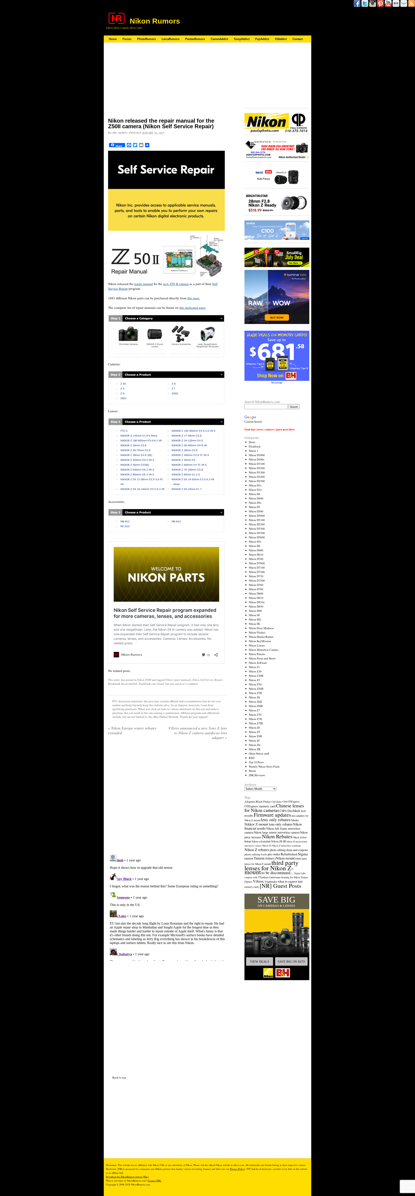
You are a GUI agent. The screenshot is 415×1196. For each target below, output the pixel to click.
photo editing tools (255, 854)
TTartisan (263, 877)
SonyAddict (241, 39)
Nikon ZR (254, 749)
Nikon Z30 (255, 671)
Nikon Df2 (255, 619)
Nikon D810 (256, 598)
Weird (252, 771)
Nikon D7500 (257, 580)
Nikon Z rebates (256, 849)
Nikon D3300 (257, 472)
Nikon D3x (255, 490)
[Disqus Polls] (167, 799)
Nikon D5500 (257, 533)
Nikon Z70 (255, 715)
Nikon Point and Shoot (262, 658)
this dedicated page (192, 307)
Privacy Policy (237, 1168)
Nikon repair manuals (178, 680)
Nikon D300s (256, 459)
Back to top (119, 1077)
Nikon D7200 (257, 572)
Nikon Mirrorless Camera (263, 650)
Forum (127, 39)
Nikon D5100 (257, 520)
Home (113, 39)
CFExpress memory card (259, 806)
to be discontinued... (278, 872)
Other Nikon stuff (259, 753)
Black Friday (263, 801)
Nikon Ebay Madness (261, 628)
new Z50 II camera (176, 284)
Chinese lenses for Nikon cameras (274, 807)
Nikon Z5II (255, 693)
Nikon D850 (256, 606)
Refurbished (289, 854)
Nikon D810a (257, 602)
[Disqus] (167, 907)
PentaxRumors (195, 39)
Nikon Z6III (256, 706)
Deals (252, 442)
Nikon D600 (256, 550)
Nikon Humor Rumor (261, 637)
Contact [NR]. (154, 1180)
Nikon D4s (255, 503)
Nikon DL (254, 624)
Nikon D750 (256, 576)
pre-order (274, 854)
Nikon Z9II (255, 736)
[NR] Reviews (257, 775)
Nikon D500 (256, 511)
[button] (276, 937)
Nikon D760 (256, 585)
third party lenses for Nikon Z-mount (271, 867)
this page (193, 298)
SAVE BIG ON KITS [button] (291, 961)
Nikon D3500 (257, 481)
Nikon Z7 (254, 710)
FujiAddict (262, 39)
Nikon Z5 (254, 680)
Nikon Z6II (255, 702)
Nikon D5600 (257, 537)
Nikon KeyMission (260, 641)
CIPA (283, 810)
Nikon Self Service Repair (207, 680)
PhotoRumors (146, 39)
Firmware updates (272, 814)
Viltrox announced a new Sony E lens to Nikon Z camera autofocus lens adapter (197, 732)
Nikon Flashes (257, 632)
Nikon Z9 (254, 732)
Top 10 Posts (256, 762)
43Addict (281, 39)
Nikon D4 (254, 494)
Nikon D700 (256, 559)
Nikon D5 (254, 507)
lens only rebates (275, 819)
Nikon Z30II (256, 676)
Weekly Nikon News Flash (264, 766)
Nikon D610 (256, 554)
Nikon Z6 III (278, 841)
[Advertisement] (167, 83)
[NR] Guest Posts (280, 886)
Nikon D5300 (257, 529)
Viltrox (258, 881)
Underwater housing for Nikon (284, 877)
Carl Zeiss (276, 801)
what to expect (287, 881)
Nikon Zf (254, 740)
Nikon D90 (255, 611)
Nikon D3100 (257, 464)
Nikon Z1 (254, 667)
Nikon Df (254, 615)
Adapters (249, 801)
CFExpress (294, 801)
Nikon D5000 (257, 516)
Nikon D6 (254, 546)
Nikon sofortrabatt (261, 841)
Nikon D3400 (257, 477)
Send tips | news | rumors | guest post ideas (269, 429)
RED (251, 758)
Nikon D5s (255, 541)
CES (285, 801)
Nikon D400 (256, 498)
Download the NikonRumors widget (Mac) (127, 1176)
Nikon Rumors (155, 21)
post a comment (189, 684)
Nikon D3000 (257, 455)
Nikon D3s (255, 485)
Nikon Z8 (254, 727)
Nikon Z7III (256, 723)
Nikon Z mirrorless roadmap (286, 845)
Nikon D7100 (257, 567)
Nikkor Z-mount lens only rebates (268, 824)
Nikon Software (258, 663)
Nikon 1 (253, 451)
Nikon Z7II (255, 719)
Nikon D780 (256, 589)
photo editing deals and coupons (289, 850)
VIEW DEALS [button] (259, 961)
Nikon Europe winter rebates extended (132, 730)
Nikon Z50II (144, 680)
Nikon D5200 (257, 524)
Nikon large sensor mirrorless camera (276, 832)
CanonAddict (219, 39)
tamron (248, 858)
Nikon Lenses (257, 645)
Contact (297, 39)
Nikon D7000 (257, 563)
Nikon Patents (257, 654)
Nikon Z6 (254, 697)
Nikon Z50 (255, 684)
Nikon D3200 (257, 468)
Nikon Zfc (255, 745)
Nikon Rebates (277, 836)
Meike (295, 820)
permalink (131, 684)
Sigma (303, 853)
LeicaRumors (170, 39)
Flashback (255, 446)
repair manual (143, 284)
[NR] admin (119, 132)
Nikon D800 (256, 593)
